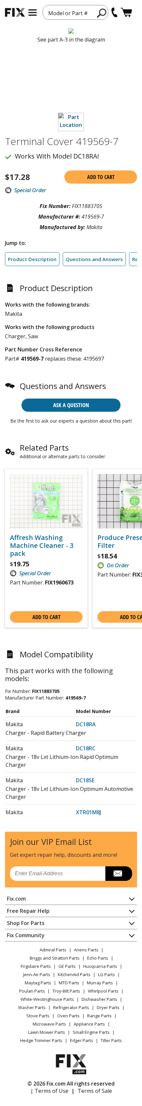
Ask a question (71, 405)
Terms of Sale (95, 1090)
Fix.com (16, 898)
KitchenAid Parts (74, 974)
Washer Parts (32, 1007)
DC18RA (86, 724)
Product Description (32, 259)
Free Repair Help (28, 910)
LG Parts (106, 974)
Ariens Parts (86, 950)
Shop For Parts (26, 923)
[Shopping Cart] (126, 12)
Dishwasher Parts (99, 999)
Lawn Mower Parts (46, 1032)
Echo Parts (97, 958)
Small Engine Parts (91, 1032)
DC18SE (85, 780)
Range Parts (99, 1016)
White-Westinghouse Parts (47, 999)
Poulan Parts (32, 991)
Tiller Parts (111, 1040)
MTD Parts (69, 983)
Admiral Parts (53, 950)
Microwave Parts (49, 1024)
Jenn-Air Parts (36, 974)
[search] (101, 13)
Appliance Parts (89, 1024)
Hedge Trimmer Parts (41, 1040)
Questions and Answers (94, 259)
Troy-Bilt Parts (66, 991)
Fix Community (26, 935)
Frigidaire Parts (36, 966)
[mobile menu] (32, 12)
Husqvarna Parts (100, 966)
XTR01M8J (88, 812)
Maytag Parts (38, 983)
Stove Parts (38, 1016)
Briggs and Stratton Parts (55, 958)
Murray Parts (100, 983)
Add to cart (101, 177)
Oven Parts (68, 1016)
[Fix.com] (15, 12)
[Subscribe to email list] (118, 873)
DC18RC (85, 748)
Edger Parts (81, 1040)
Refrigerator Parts (71, 1007)
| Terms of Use (49, 1090)
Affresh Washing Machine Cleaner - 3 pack (41, 545)
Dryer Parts (108, 1007)
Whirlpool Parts (103, 991)
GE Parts (67, 966)
